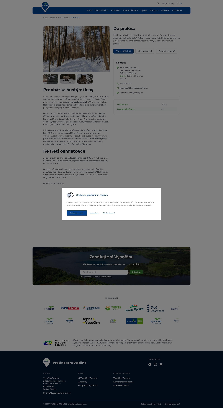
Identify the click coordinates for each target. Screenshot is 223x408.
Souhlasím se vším (76, 213)
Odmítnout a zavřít (109, 213)
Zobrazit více (94, 213)
